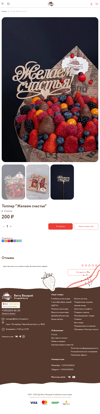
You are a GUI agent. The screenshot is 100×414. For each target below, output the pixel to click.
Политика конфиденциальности (84, 348)
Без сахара (78, 322)
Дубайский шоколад (60, 315)
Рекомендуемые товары (84, 315)
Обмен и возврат (58, 341)
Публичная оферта (79, 355)
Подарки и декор (81, 312)
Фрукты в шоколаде (60, 312)
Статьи (54, 334)
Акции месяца (57, 319)
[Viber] (14, 241)
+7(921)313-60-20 (11, 310)
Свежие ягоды (80, 305)
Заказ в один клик (86, 226)
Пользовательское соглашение (84, 351)
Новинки (78, 319)
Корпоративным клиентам (62, 344)
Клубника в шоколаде (60, 298)
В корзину (60, 226)
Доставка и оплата (59, 338)
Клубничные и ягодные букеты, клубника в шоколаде (50, 397)
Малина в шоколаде (59, 309)
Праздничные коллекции (84, 326)
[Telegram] (20, 241)
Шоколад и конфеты (83, 309)
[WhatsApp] (17, 241)
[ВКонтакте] (3, 241)
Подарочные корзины (83, 302)
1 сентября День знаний (61, 302)
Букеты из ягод (80, 298)
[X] (11, 241)
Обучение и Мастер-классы (86, 329)
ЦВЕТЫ (54, 305)
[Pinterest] (9, 241)
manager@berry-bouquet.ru (17, 319)
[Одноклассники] (6, 241)
